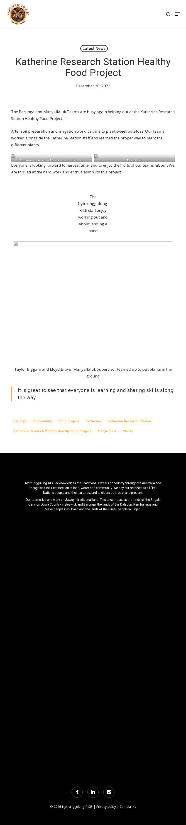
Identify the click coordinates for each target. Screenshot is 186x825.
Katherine (93, 421)
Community (42, 421)
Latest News (94, 48)
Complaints (128, 806)
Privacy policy (106, 806)
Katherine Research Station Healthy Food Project (52, 431)
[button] (177, 14)
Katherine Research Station (129, 421)
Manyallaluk (107, 431)
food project (69, 421)
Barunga (20, 421)
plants (128, 431)
